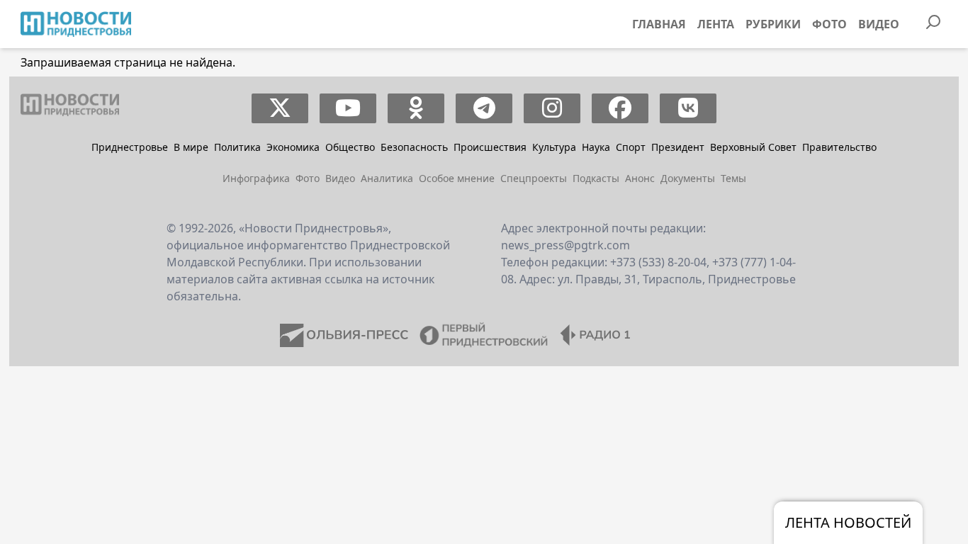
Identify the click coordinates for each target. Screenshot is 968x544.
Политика (237, 147)
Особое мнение (457, 178)
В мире (191, 147)
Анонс (640, 178)
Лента (715, 24)
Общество (350, 147)
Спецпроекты (533, 178)
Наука (596, 147)
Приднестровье (129, 147)
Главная (659, 24)
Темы (733, 178)
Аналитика (387, 178)
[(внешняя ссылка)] (280, 108)
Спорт (631, 147)
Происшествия (490, 147)
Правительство (839, 147)
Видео (878, 24)
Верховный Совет (753, 147)
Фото (829, 24)
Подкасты (596, 178)
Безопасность (414, 147)
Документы (687, 178)
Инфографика (256, 178)
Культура (554, 147)
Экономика (293, 147)
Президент (677, 147)
